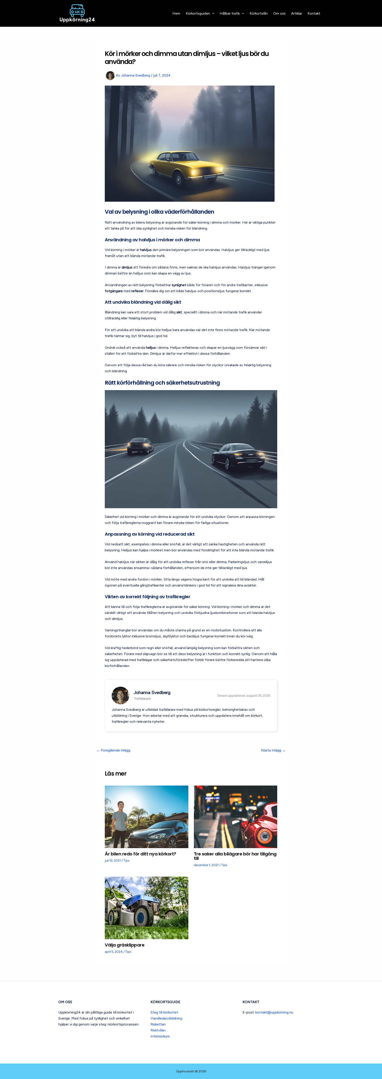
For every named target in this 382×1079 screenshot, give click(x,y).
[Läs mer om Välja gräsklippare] (146, 908)
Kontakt (314, 13)
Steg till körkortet (164, 1012)
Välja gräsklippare (124, 945)
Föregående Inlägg (113, 750)
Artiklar (296, 13)
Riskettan (158, 1024)
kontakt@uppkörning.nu (274, 1012)
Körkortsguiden (198, 13)
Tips (126, 860)
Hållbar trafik (230, 13)
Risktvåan (158, 1030)
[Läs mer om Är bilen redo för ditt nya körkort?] (146, 816)
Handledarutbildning (166, 1018)
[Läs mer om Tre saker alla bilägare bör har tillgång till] (235, 816)
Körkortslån (259, 13)
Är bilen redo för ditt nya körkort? (140, 854)
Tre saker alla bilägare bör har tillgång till (235, 856)
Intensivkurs (160, 1036)
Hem (176, 13)
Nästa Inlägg (273, 750)
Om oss (279, 13)
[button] (212, 13)
